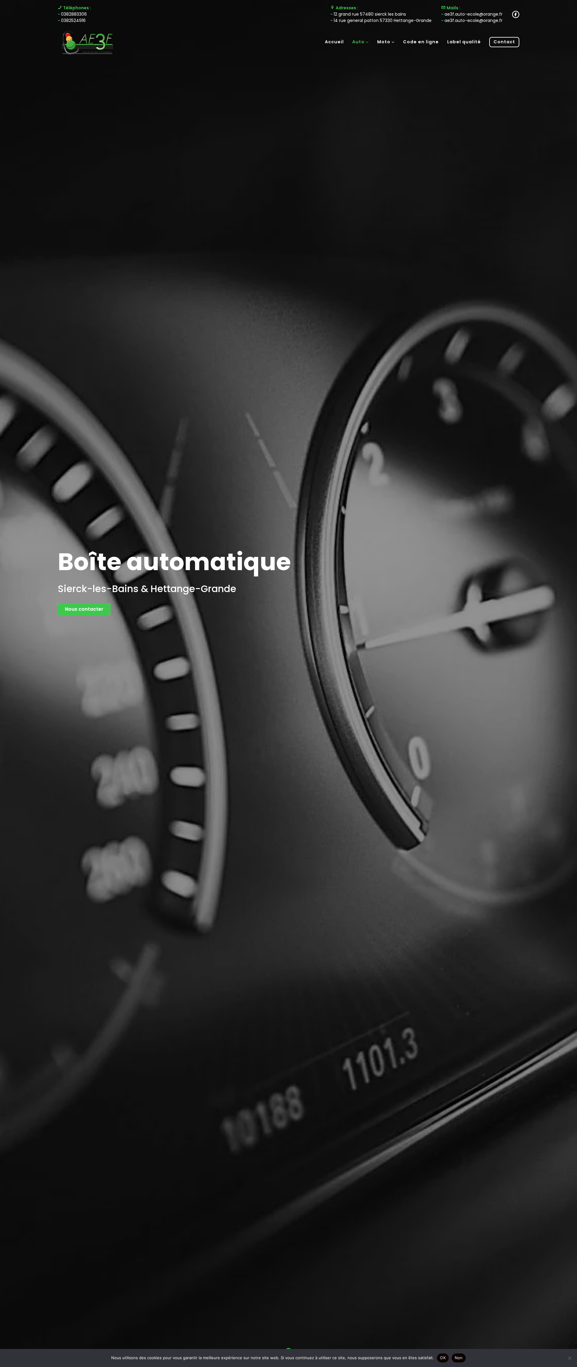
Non (459, 1357)
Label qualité (464, 42)
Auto (358, 42)
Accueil (334, 42)
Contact (504, 42)
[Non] (569, 1358)
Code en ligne (421, 42)
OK (443, 1357)
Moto (383, 42)
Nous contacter (84, 609)
